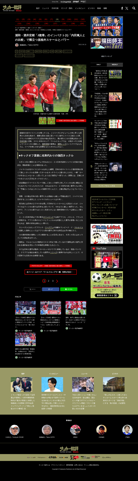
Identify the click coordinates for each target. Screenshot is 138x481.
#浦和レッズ (97, 213)
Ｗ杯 (52, 51)
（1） (17, 19)
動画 (99, 8)
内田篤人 (46, 51)
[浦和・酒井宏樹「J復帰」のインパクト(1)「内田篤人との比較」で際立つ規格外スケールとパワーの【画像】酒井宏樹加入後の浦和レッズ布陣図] (43, 120)
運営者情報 (69, 465)
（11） (76, 19)
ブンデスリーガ (29, 55)
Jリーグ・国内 (66, 8)
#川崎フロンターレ (99, 207)
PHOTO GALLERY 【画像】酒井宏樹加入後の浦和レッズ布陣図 (51, 266)
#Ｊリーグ (114, 205)
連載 (105, 8)
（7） (51, 19)
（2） (23, 19)
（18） (64, 23)
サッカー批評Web (20, 28)
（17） (55, 23)
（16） (46, 23)
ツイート (33, 289)
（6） (45, 19)
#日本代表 (112, 207)
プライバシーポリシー (58, 465)
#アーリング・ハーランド (102, 202)
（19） (73, 23)
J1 (16, 51)
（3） (29, 19)
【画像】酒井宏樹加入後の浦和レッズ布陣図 (71, 120)
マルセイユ (78, 227)
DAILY (99, 64)
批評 (38, 8)
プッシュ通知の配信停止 (91, 465)
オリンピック (67, 51)
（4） (34, 19)
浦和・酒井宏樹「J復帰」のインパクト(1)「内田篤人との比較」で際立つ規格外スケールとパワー (43, 30)
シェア (51, 289)
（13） (19, 23)
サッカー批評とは (44, 465)
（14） (28, 23)
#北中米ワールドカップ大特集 (103, 199)
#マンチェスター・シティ (102, 210)
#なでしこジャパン (99, 216)
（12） (83, 19)
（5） (40, 19)
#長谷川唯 (107, 213)
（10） (69, 19)
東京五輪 (58, 51)
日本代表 (55, 8)
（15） (37, 23)
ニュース (45, 8)
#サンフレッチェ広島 (100, 205)
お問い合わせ (78, 465)
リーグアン (19, 55)
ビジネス (91, 8)
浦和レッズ (30, 51)
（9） (63, 19)
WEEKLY (115, 64)
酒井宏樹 (38, 51)
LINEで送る (69, 289)
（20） (82, 23)
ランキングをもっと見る (106, 186)
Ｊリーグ (53, 252)
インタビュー (80, 8)
